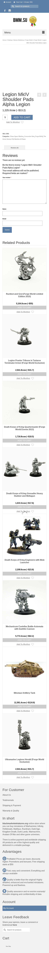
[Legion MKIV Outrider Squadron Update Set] (39, 95)
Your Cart (24, 2)
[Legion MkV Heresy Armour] (44, 95)
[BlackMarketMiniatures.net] (24, 21)
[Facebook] (5, 10)
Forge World (39, 136)
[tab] (14, 148)
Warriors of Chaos (20, 139)
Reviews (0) (14, 147)
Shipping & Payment (12, 805)
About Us (7, 795)
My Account (8, 908)
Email (4, 219)
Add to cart (22, 117)
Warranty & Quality (11, 811)
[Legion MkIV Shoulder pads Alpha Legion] (24, 69)
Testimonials (8, 800)
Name (4, 209)
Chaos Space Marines (16, 136)
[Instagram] (9, 10)
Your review (7, 177)
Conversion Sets (29, 136)
